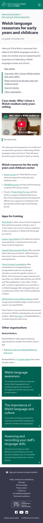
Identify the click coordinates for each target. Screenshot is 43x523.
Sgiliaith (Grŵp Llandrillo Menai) (15, 250)
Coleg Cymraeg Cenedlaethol (14, 264)
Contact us (21, 491)
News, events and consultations (21, 480)
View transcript (9, 140)
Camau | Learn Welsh (10, 239)
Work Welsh (7, 222)
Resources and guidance (11, 14)
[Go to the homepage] (14, 4)
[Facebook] (16, 512)
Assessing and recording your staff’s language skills (20, 440)
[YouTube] (21, 512)
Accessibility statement (21, 493)
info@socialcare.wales (11, 518)
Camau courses (10, 175)
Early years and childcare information (16, 17)
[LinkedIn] (26, 512)
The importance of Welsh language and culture (19, 409)
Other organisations (12, 92)
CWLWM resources (11, 185)
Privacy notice (21, 488)
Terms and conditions (22, 496)
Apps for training (11, 88)
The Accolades (21, 485)
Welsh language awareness (16, 374)
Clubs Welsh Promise (21, 192)
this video (19, 316)
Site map (21, 482)
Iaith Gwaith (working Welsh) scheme (17, 299)
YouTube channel (24, 359)
